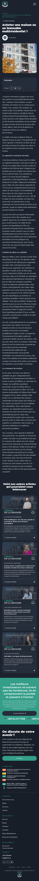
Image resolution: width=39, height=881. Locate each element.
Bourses (5, 819)
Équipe (4, 803)
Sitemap (28, 867)
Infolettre (5, 826)
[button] (34, 4)
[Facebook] (11, 88)
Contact (4, 810)
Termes (18, 867)
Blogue (4, 823)
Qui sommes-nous (8, 800)
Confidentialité (12, 867)
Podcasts (5, 830)
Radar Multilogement (9, 833)
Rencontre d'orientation (10, 837)
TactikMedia (19, 872)
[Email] (15, 88)
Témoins (23, 867)
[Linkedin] (19, 88)
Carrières (5, 807)
